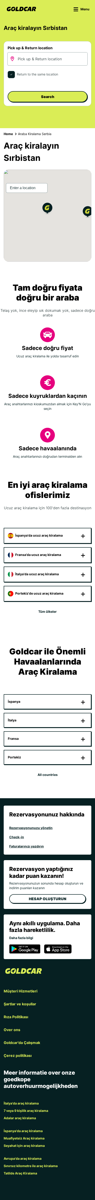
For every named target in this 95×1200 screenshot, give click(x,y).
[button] (47, 209)
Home (8, 134)
